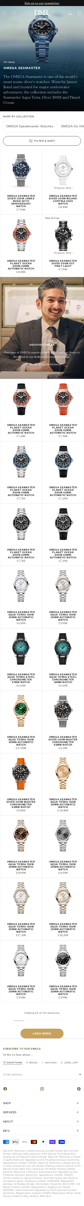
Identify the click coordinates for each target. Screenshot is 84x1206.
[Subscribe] (76, 1074)
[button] (78, 13)
